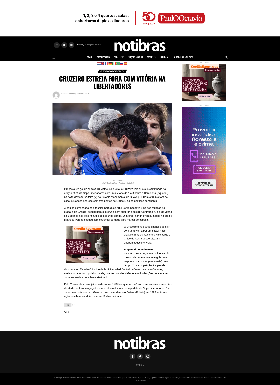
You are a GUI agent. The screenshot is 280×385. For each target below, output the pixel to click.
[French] (106, 63)
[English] (103, 63)
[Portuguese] (118, 63)
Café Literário (103, 57)
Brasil (90, 57)
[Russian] (122, 63)
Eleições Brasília (135, 57)
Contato (140, 364)
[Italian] (114, 63)
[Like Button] (67, 305)
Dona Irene (119, 57)
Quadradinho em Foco (183, 57)
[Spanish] (125, 63)
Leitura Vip (165, 57)
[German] (110, 63)
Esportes (151, 57)
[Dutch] (99, 63)
